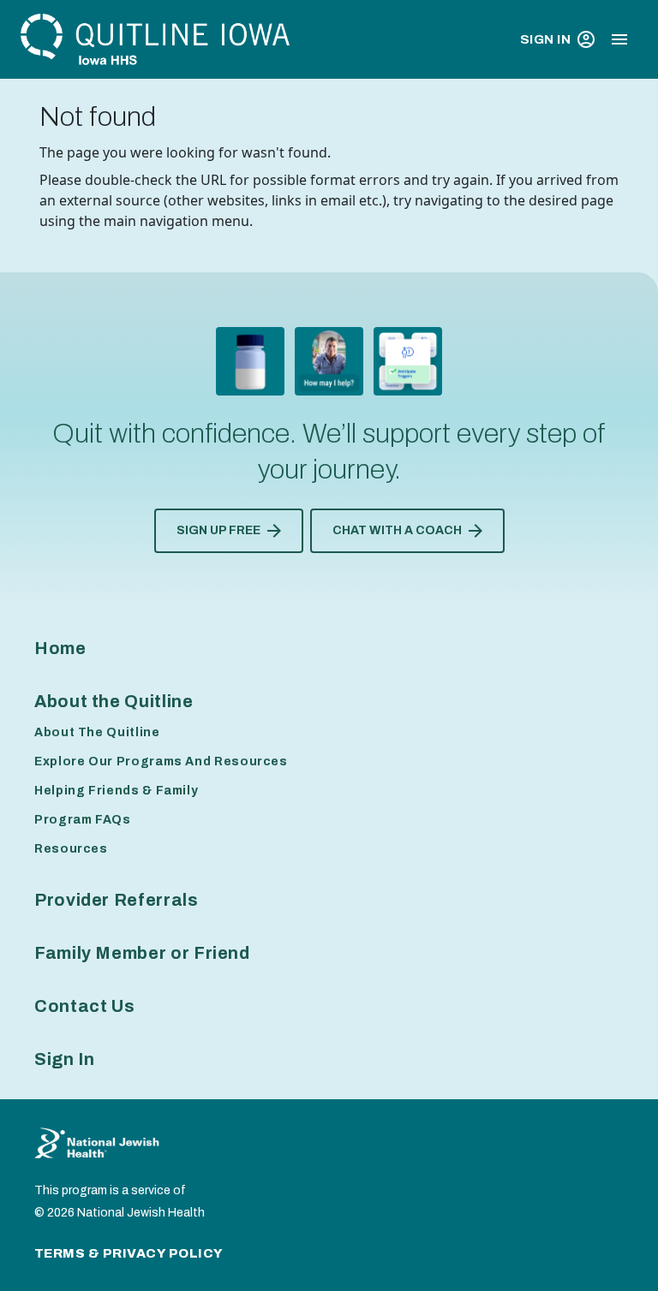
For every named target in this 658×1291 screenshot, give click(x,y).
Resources (71, 848)
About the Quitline (114, 701)
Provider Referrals (116, 899)
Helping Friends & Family (116, 790)
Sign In (545, 39)
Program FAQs (82, 819)
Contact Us (84, 1006)
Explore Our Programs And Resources (161, 761)
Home (60, 648)
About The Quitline (97, 732)
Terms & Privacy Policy (129, 1253)
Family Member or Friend (142, 952)
